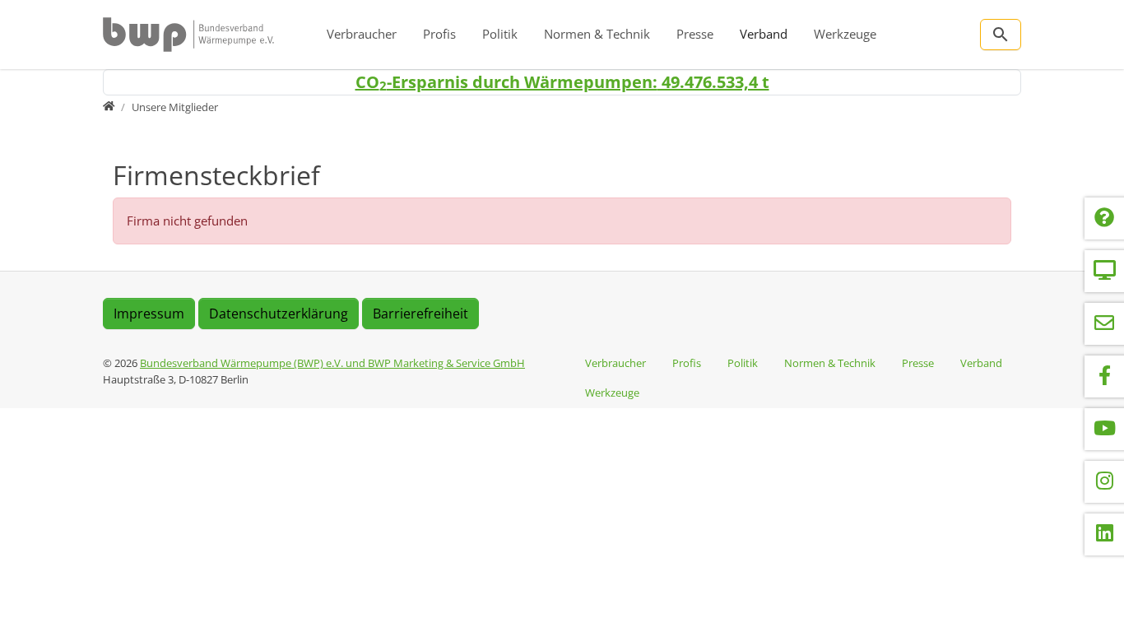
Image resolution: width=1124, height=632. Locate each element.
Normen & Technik (597, 34)
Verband (763, 34)
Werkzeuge (845, 34)
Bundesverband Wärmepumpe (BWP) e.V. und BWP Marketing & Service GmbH (332, 363)
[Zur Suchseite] (1000, 34)
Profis (439, 34)
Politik (500, 34)
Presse (694, 34)
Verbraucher (362, 34)
